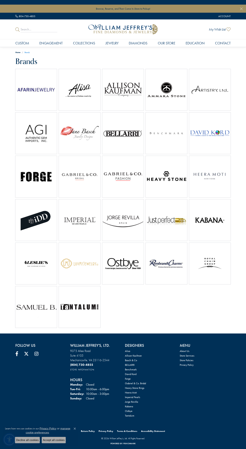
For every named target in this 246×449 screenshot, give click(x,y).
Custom (22, 43)
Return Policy (88, 431)
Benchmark (131, 369)
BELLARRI (130, 365)
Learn (45, 92)
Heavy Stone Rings (134, 388)
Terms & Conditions (127, 431)
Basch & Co (131, 360)
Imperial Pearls (132, 397)
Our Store (166, 43)
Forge (128, 378)
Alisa (127, 351)
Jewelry (112, 43)
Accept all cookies (54, 440)
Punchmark (129, 443)
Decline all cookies (27, 440)
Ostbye (128, 411)
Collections (84, 43)
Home (17, 52)
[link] (25, 16)
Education (195, 43)
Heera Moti (131, 392)
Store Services (187, 355)
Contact (223, 43)
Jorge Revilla (131, 401)
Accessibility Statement (153, 431)
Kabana (129, 406)
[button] (224, 16)
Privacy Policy (187, 365)
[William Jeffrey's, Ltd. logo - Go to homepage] (123, 29)
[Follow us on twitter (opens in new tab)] (26, 354)
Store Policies (186, 360)
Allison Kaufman (133, 355)
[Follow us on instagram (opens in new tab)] (36, 354)
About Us (184, 351)
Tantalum (129, 415)
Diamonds (138, 43)
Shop (27, 92)
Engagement (51, 43)
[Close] (241, 8)
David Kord (130, 374)
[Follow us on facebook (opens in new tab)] (16, 354)
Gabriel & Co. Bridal (135, 383)
